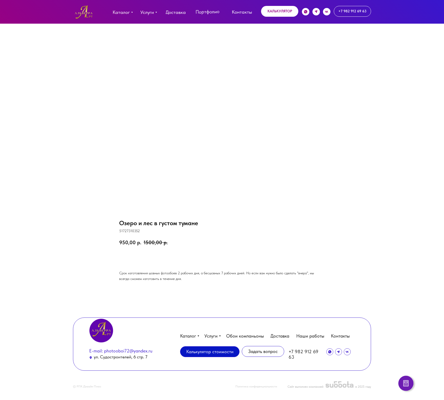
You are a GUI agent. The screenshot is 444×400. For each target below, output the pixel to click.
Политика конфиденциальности (256, 386)
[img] (84, 13)
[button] (279, 11)
